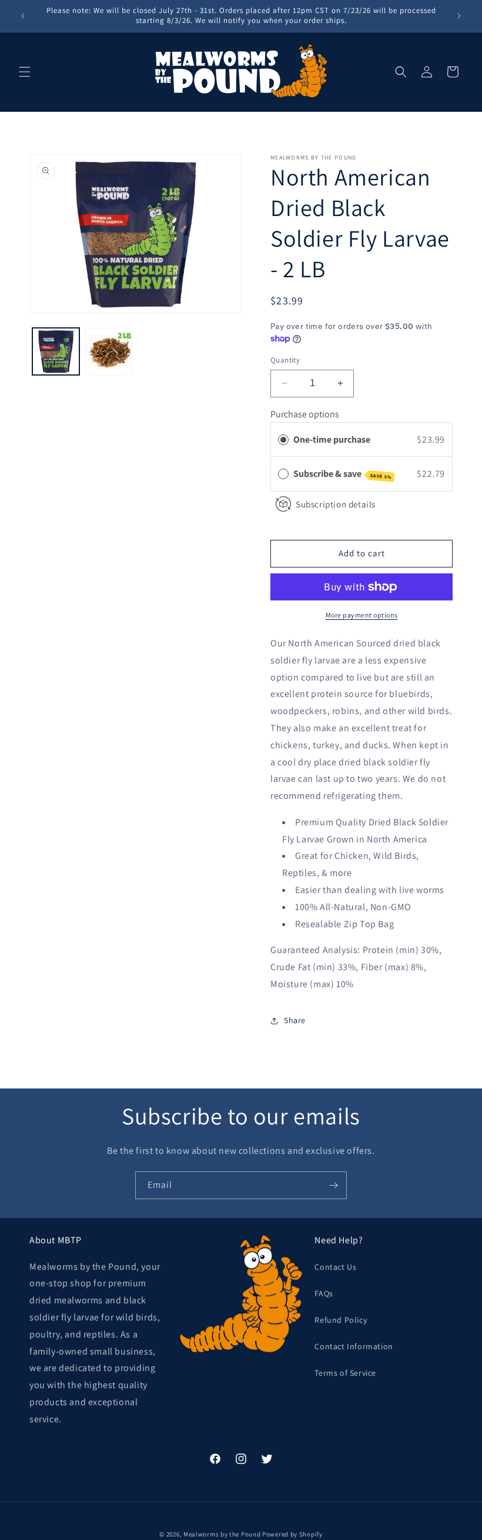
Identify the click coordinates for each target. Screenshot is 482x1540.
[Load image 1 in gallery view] (55, 351)
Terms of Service (345, 1373)
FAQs (323, 1293)
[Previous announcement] (23, 16)
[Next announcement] (459, 16)
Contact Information (353, 1346)
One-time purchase (331, 439)
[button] (25, 72)
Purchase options (304, 414)
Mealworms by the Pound (221, 1534)
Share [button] (295, 1020)
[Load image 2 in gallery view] (108, 351)
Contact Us (335, 1267)
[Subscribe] (333, 1185)
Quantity (285, 360)
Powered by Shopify (292, 1534)
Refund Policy (340, 1320)
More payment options (362, 614)
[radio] (283, 439)
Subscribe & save (342, 473)
